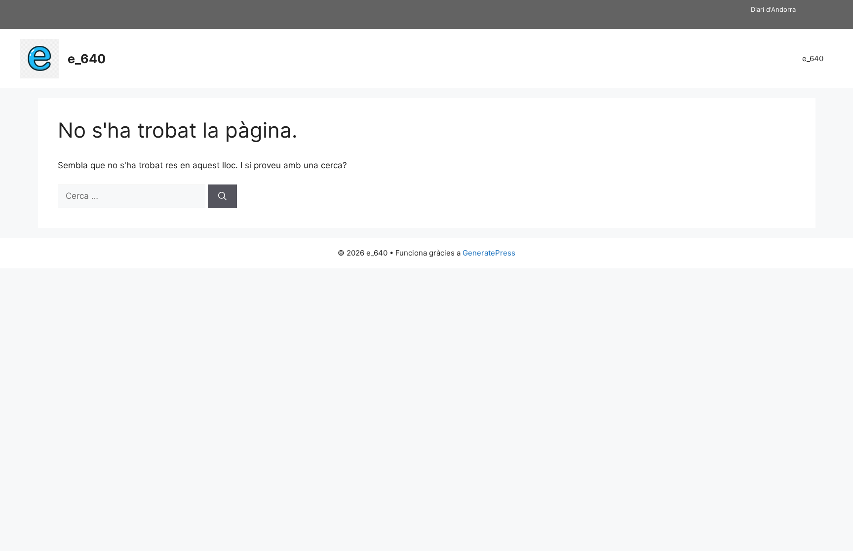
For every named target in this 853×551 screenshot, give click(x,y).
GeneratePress (489, 252)
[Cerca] (222, 196)
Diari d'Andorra (773, 9)
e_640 (87, 58)
